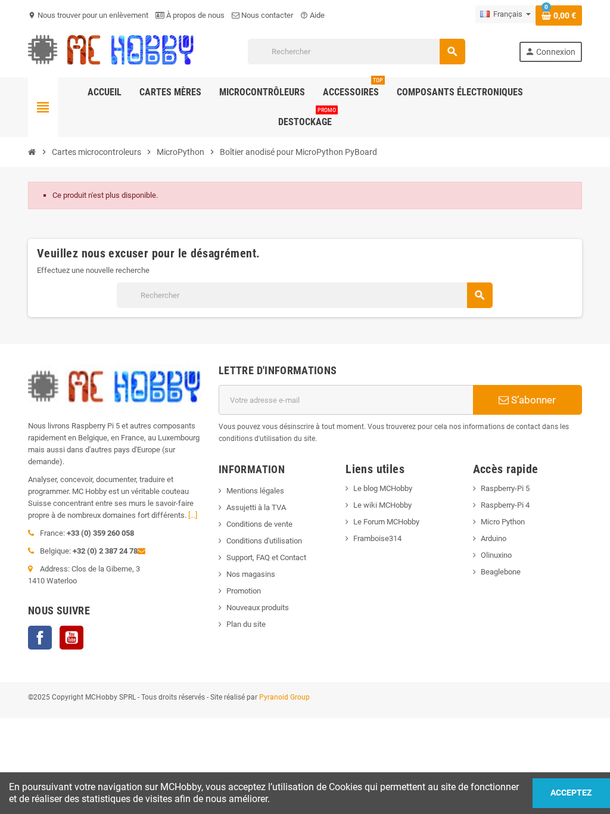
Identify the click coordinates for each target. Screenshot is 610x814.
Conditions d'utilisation (264, 540)
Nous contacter (266, 15)
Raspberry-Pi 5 (505, 488)
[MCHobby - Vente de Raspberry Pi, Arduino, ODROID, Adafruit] (111, 50)
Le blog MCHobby (382, 488)
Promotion (243, 590)
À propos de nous (194, 15)
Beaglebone (501, 571)
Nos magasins (250, 574)
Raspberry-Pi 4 (505, 505)
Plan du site (246, 624)
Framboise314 (377, 538)
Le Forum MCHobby (386, 521)
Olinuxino (496, 555)
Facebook (40, 638)
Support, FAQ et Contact (266, 557)
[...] (192, 515)
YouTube (71, 638)
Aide (312, 15)
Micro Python (503, 521)
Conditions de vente (259, 524)
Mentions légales (255, 490)
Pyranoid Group (284, 697)
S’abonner (532, 400)
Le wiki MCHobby (382, 505)
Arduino (493, 538)
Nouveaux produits (257, 607)
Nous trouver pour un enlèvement (88, 15)
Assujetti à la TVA (256, 507)
